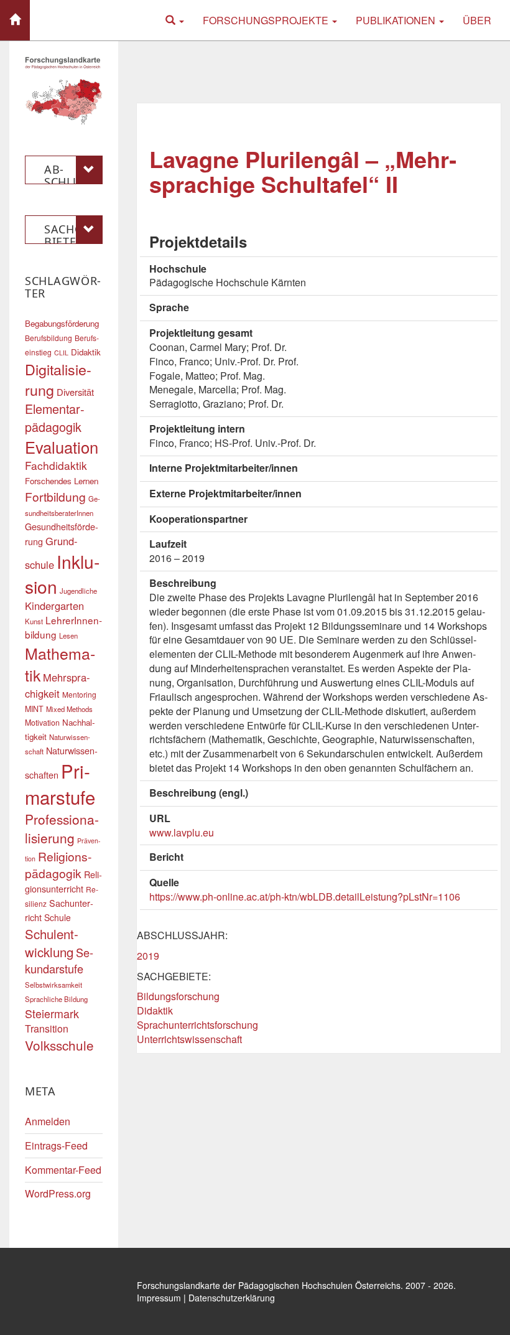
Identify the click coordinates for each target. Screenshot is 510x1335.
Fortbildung (55, 496)
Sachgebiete (68, 233)
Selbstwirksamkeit (53, 985)
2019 (148, 956)
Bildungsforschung (178, 996)
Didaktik (155, 1010)
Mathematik (60, 664)
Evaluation (61, 447)
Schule (57, 917)
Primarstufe (60, 783)
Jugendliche (78, 591)
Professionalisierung (62, 828)
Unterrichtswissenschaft (189, 1039)
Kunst (34, 621)
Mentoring (79, 694)
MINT (34, 708)
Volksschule (59, 1045)
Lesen (68, 635)
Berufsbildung (48, 337)
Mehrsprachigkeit (57, 685)
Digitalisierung (58, 379)
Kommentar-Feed (63, 1170)
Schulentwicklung (51, 943)
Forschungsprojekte (267, 20)
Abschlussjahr (71, 173)
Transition (46, 1028)
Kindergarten (54, 605)
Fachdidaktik (56, 465)
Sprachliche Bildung (56, 999)
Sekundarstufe (59, 960)
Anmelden (47, 1121)
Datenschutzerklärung (231, 1297)
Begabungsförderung (62, 323)
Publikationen (397, 20)
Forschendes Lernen (61, 481)
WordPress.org (58, 1193)
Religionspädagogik (58, 865)
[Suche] (174, 20)
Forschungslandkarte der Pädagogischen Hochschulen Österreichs (269, 1285)
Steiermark (52, 1013)
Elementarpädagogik (55, 417)
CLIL (61, 352)
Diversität (75, 391)
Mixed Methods (69, 709)
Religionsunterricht (63, 881)
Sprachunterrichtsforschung (197, 1025)
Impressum (159, 1297)
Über (477, 20)
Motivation (42, 722)
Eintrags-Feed (56, 1145)
